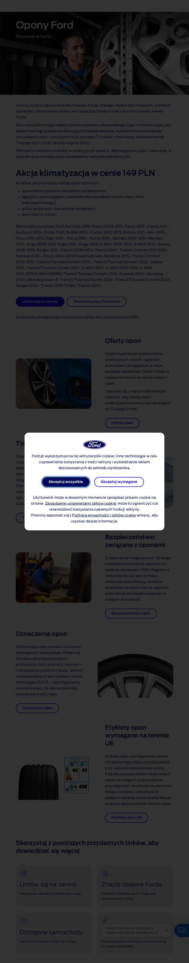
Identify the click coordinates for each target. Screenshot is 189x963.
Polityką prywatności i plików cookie (104, 515)
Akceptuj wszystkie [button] (65, 482)
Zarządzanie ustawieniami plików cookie (80, 503)
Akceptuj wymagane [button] (119, 482)
